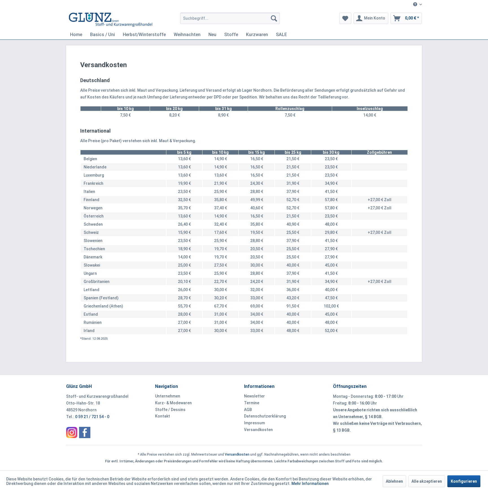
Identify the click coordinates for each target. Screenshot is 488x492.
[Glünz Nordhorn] (71, 432)
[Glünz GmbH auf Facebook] (84, 432)
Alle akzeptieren (426, 481)
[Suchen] (274, 18)
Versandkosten (258, 429)
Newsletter (254, 396)
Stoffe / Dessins (170, 409)
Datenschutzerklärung (265, 416)
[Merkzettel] (345, 18)
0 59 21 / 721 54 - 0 (92, 416)
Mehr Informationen (310, 483)
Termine (251, 403)
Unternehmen (167, 396)
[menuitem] (415, 4)
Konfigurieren (464, 481)
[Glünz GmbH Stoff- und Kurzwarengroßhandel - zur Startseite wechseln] (110, 20)
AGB (248, 409)
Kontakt (162, 416)
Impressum (254, 423)
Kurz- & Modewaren (173, 403)
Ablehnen (394, 481)
